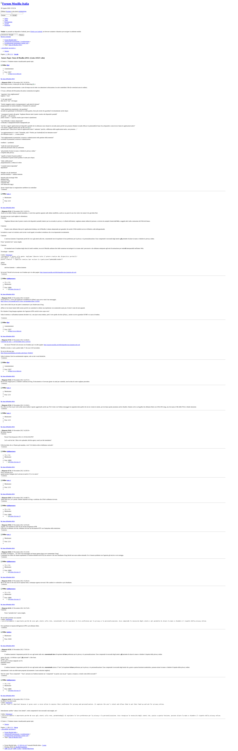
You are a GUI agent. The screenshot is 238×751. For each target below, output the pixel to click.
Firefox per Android (36, 31)
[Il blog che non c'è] (14, 289)
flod (8, 65)
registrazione (22, 11)
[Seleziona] (9, 255)
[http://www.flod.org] (14, 74)
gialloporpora (11, 278)
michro (9, 632)
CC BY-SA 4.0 (22, 745)
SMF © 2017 (17, 748)
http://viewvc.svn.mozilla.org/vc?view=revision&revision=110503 (20, 301)
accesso (8, 11)
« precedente (4, 48)
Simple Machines (28, 748)
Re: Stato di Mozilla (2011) (8, 79)
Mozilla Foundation (21, 747)
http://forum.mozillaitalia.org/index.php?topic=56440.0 (17, 353)
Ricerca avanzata (6, 36)
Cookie (44, 745)
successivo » (12, 48)
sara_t (9, 194)
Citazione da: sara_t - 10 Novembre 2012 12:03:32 (15, 341)
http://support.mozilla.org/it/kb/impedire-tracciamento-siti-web (58, 272)
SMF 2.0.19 (8, 748)
